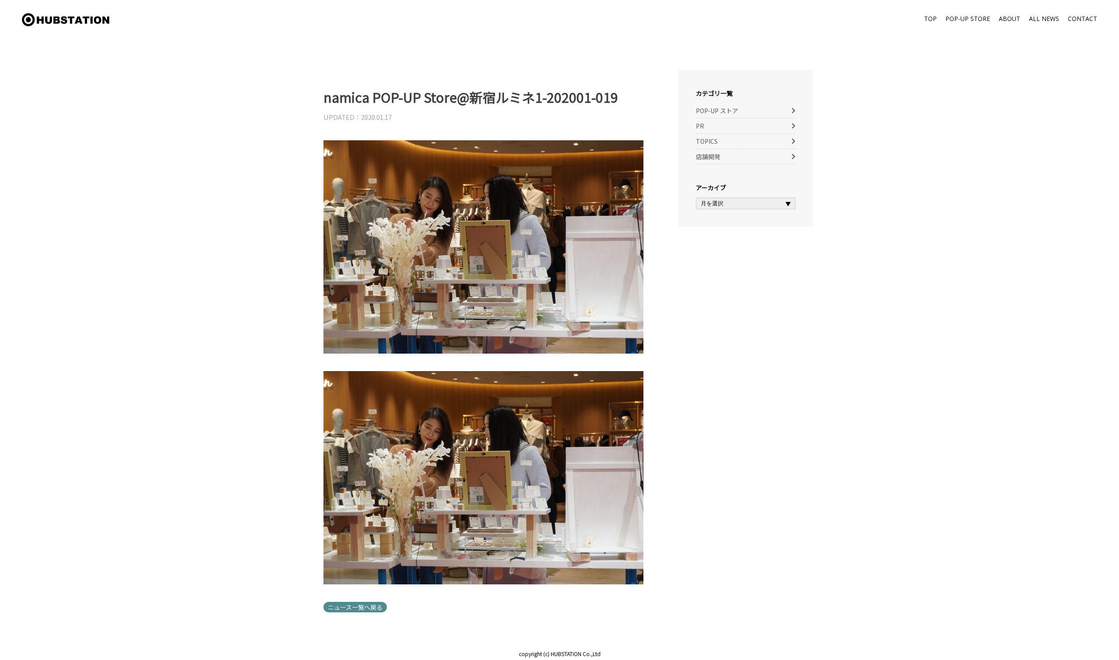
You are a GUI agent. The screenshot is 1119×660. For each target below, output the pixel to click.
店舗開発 (708, 156)
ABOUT (1009, 18)
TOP (930, 18)
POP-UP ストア (717, 110)
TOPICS (707, 141)
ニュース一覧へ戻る (355, 607)
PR (700, 126)
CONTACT (1082, 18)
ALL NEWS (1044, 18)
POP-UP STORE (967, 18)
